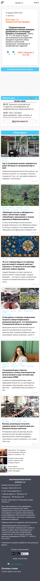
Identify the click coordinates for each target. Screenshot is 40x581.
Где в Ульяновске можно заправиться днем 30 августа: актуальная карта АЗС (19, 165)
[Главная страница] (19, 2)
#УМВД (19, 421)
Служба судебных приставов (11, 571)
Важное (4, 207)
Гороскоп (5, 259)
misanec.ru (6, 502)
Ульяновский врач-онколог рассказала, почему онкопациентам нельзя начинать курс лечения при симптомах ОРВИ (18, 373)
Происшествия (28, 311)
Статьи (20, 159)
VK (23, 55)
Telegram (28, 52)
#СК (13, 421)
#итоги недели (6, 315)
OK (28, 55)
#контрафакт (6, 421)
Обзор (20, 311)
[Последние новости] (31, 98)
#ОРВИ (22, 366)
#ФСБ (25, 421)
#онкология (14, 366)
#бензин (4, 161)
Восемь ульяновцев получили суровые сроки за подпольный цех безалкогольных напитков (18, 426)
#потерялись (24, 210)
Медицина (5, 364)
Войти (36, 3)
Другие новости (20, 121)
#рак (3, 367)
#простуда (30, 366)
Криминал (5, 311)
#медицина (5, 366)
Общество (13, 159)
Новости (4, 159)
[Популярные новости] (36, 98)
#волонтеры (6, 210)
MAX (20, 52)
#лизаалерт (15, 210)
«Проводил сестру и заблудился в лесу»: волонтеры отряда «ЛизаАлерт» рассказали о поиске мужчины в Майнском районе (18, 215)
